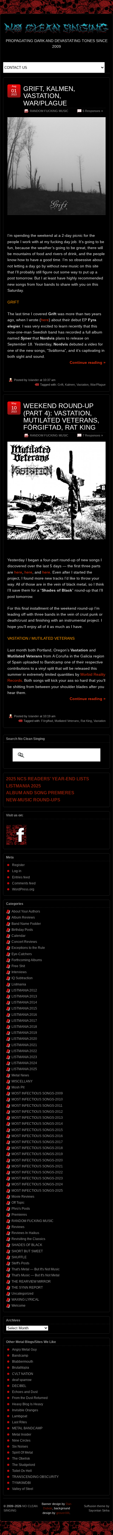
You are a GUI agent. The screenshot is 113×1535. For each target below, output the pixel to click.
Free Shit (18, 966)
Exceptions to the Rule (28, 948)
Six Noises (20, 1446)
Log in (16, 871)
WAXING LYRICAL (25, 1299)
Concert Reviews (24, 942)
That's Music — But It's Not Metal (36, 1275)
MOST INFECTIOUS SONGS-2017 (37, 1142)
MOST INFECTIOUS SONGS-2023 (37, 1178)
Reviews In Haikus (25, 1233)
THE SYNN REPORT (27, 1287)
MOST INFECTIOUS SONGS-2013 (37, 1118)
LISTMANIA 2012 (24, 990)
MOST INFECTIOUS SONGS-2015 (37, 1130)
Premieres (19, 1215)
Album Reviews (23, 917)
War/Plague (98, 384)
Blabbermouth (22, 1361)
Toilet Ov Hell (22, 1471)
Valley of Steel (22, 1489)
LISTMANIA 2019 (24, 1033)
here (45, 320)
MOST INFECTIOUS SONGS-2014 (37, 1124)
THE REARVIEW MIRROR (31, 1281)
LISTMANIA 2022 (24, 1051)
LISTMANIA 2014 (24, 1002)
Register (18, 865)
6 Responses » (93, 111)
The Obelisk (21, 1458)
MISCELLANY (22, 1081)
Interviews (19, 972)
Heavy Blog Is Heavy (27, 1404)
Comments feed (24, 883)
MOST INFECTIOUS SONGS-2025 (37, 1190)
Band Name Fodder (26, 924)
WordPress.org (23, 889)
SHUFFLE (19, 1257)
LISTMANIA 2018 (24, 1027)
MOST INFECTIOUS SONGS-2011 (37, 1106)
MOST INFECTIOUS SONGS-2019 (37, 1154)
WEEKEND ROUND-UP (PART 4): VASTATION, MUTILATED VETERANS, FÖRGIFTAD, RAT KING (61, 416)
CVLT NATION (22, 1374)
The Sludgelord (23, 1465)
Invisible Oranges (25, 1410)
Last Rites (19, 1422)
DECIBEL (19, 1386)
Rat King (86, 720)
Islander (33, 380)
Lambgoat (19, 1416)
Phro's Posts (21, 1209)
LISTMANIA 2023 (24, 1057)
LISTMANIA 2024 (24, 1063)
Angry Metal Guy (24, 1349)
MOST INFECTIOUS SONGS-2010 (37, 1099)
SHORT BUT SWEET (27, 1251)
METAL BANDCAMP (27, 1428)
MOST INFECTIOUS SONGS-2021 (37, 1166)
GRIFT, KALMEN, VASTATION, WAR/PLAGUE (49, 96)
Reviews (18, 1227)
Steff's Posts (20, 1263)
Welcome (19, 1305)
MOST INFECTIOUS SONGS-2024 (37, 1184)
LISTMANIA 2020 (24, 1039)
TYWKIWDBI (21, 1483)
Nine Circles (21, 1440)
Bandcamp (20, 1355)
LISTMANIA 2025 (24, 1069)
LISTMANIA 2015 (24, 1008)
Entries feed (21, 877)
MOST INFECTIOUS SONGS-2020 (37, 1160)
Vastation (83, 384)
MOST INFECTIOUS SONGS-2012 (37, 1112)
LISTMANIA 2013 (24, 996)
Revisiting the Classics (28, 1239)
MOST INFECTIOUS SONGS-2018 (37, 1148)
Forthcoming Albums (27, 960)
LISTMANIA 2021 (24, 1045)
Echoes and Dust (25, 1392)
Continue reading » (88, 362)
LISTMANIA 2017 (24, 1021)
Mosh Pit (18, 1087)
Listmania (19, 984)
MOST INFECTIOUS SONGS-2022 (37, 1172)
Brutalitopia (20, 1367)
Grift (60, 384)
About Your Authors (26, 911)
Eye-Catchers (22, 954)
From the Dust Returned (30, 1398)
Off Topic (18, 1203)
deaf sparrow (22, 1380)
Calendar (19, 936)
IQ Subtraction (22, 978)
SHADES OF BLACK (27, 1245)
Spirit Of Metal (22, 1452)
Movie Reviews (23, 1197)
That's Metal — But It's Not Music (36, 1269)
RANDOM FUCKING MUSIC (49, 111)
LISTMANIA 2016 (24, 1015)
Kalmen (70, 384)
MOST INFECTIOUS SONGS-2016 (37, 1136)
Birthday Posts (22, 930)
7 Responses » (93, 435)
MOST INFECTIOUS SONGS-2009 (37, 1093)
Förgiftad (47, 720)
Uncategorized (22, 1293)
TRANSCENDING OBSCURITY (35, 1477)
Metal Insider (21, 1434)
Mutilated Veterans (67, 720)
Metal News (20, 1075)
